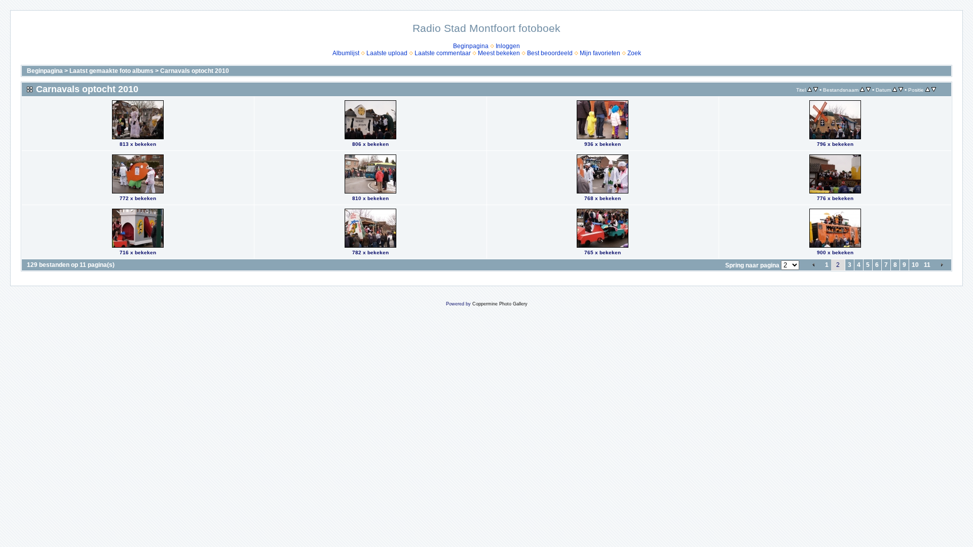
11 (927, 264)
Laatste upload (386, 53)
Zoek (634, 53)
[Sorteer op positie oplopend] (927, 89)
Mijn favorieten (600, 53)
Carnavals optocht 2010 (194, 70)
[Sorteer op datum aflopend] (901, 89)
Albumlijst (345, 53)
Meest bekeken (499, 53)
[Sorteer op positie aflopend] (933, 89)
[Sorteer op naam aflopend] (868, 89)
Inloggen (508, 46)
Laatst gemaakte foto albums (111, 70)
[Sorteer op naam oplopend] (862, 89)
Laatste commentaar (443, 53)
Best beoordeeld (550, 53)
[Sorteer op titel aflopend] (815, 89)
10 (915, 264)
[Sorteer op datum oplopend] (894, 89)
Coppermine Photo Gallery (500, 303)
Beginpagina (471, 46)
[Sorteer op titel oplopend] (809, 89)
